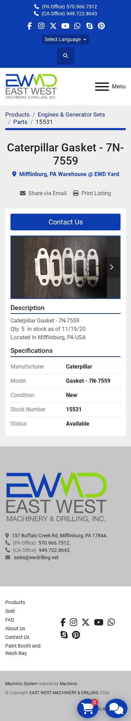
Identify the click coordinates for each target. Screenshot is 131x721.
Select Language (63, 39)
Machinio (68, 683)
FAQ (9, 620)
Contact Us (66, 222)
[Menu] (102, 86)
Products (15, 602)
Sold (10, 611)
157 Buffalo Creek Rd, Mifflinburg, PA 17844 (59, 535)
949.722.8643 (81, 13)
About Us (15, 628)
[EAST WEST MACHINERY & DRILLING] (56, 497)
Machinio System (21, 683)
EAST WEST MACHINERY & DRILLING (64, 692)
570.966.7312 (81, 6)
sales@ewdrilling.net (36, 557)
